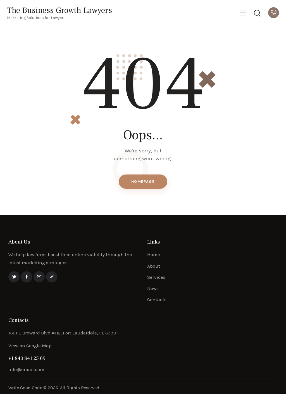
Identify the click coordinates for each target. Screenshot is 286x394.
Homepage (143, 181)
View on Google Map (30, 345)
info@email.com (26, 369)
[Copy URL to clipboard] (51, 276)
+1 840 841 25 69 (27, 358)
